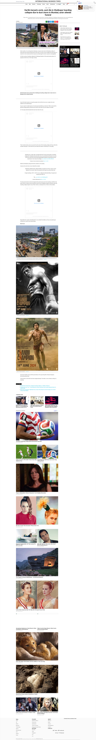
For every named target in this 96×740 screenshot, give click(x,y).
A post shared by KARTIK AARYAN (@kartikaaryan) (40, 141)
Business (33, 4)
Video (64, 4)
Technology (39, 4)
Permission (34, 722)
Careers (49, 723)
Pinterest (61, 732)
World (17, 723)
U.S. (32, 736)
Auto (17, 731)
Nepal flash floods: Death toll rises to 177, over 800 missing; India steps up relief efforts (22, 406)
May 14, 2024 (43, 179)
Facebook (61, 730)
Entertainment (52, 4)
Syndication (34, 723)
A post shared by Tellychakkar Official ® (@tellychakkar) (40, 89)
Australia (33, 729)
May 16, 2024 (46, 161)
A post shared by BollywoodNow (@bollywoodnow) (41, 216)
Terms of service (35, 725)
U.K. (32, 734)
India (17, 720)
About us (49, 720)
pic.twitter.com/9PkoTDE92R (48, 158)
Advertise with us (35, 720)
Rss (57, 732)
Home (27, 4)
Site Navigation (51, 725)
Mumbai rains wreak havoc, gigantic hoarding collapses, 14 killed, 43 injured (34, 385)
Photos (17, 733)
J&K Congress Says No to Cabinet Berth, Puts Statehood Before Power (37, 406)
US (16, 722)
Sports (47, 4)
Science (43, 4)
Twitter (56, 730)
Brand (49, 722)
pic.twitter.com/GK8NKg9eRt (42, 177)
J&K (67, 4)
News (30, 4)
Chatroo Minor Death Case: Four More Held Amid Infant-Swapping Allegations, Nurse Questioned (51, 406)
